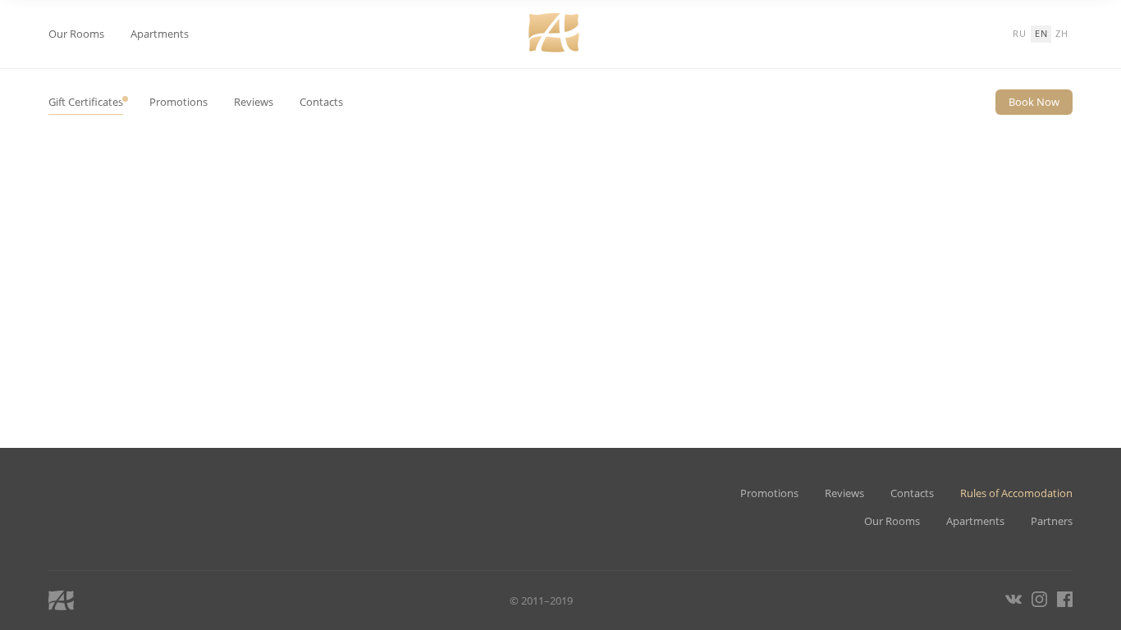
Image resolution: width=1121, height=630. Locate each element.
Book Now (1034, 101)
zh (1061, 33)
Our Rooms (76, 34)
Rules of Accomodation (1016, 493)
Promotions (178, 102)
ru (1020, 33)
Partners (1052, 521)
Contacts (321, 102)
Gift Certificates (85, 102)
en (1041, 33)
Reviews (253, 102)
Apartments (159, 34)
